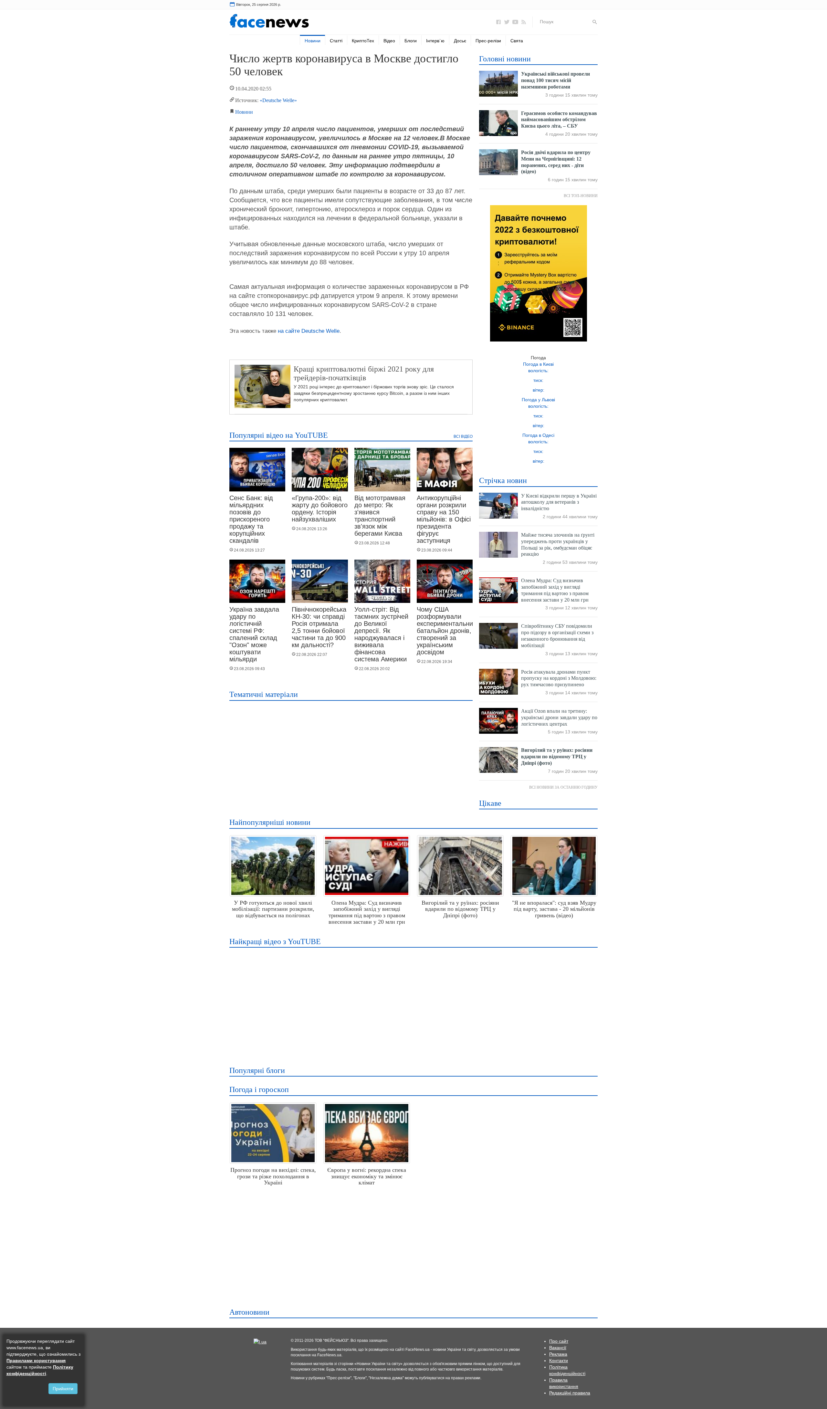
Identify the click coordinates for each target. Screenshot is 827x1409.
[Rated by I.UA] (260, 1341)
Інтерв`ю (435, 40)
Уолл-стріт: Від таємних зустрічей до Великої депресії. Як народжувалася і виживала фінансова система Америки (381, 634)
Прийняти (63, 1388)
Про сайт (558, 1341)
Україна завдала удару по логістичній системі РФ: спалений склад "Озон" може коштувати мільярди (254, 634)
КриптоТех (363, 40)
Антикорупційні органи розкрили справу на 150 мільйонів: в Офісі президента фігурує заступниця (444, 519)
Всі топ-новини (581, 196)
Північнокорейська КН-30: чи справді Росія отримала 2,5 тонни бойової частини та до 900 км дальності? (319, 627)
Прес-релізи (488, 40)
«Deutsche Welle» (278, 100)
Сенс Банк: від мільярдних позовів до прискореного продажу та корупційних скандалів (251, 519)
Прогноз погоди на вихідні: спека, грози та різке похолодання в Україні (273, 1176)
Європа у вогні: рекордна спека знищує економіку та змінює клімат (366, 1176)
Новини (312, 40)
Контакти (558, 1360)
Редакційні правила (569, 1392)
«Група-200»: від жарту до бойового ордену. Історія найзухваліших (320, 508)
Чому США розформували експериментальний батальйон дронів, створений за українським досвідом (446, 631)
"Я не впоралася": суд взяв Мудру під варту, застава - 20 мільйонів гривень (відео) (554, 909)
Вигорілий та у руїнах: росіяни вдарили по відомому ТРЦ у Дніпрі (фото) (556, 756)
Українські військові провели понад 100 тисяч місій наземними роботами (555, 80)
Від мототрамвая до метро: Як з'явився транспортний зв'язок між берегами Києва (379, 515)
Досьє (460, 40)
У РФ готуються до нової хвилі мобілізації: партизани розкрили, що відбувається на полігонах (273, 909)
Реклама (558, 1354)
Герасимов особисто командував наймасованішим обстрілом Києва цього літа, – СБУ (559, 119)
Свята (516, 40)
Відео (389, 40)
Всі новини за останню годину (563, 787)
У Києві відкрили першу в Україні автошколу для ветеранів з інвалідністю (559, 502)
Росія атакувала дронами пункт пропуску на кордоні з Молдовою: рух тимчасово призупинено (558, 678)
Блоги (410, 40)
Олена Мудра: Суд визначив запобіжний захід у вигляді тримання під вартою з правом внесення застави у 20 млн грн (367, 912)
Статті (336, 40)
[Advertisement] (411, 1002)
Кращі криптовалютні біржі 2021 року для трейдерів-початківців (364, 373)
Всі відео (463, 436)
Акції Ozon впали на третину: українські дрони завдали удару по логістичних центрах (559, 717)
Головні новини (505, 59)
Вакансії (557, 1347)
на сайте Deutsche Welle (309, 331)
